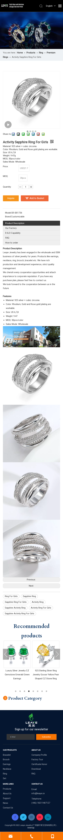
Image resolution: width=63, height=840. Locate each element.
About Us (7, 793)
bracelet (29, 260)
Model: (8, 212)
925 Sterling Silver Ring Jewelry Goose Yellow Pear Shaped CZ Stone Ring (29, 674)
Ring (5, 773)
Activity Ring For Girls (41, 607)
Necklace (7, 769)
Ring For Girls (11, 596)
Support (6, 798)
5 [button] (33, 691)
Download (36, 769)
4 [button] (29, 691)
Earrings (7, 764)
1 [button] (16, 691)
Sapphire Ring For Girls (16, 602)
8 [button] (46, 691)
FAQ (7, 238)
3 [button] (24, 691)
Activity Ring (38, 602)
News (5, 803)
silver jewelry (21, 256)
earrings (54, 256)
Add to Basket (37, 198)
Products (7, 789)
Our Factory (11, 228)
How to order (11, 242)
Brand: (8, 216)
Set (4, 778)
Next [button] (57, 654)
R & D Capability (12, 233)
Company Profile (39, 755)
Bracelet (7, 755)
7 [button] (42, 691)
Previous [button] (6, 654)
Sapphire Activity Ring (15, 607)
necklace (7, 260)
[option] (29, 661)
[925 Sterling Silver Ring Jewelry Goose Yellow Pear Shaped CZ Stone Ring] (29, 654)
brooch (20, 260)
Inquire (10, 198)
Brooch (6, 759)
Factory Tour (37, 759)
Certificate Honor (39, 764)
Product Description (14, 223)
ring (14, 260)
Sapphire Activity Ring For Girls (19, 613)
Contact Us (8, 808)
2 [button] (20, 691)
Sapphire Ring (29, 596)
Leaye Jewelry (10, 252)
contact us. (41, 280)
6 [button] (38, 691)
